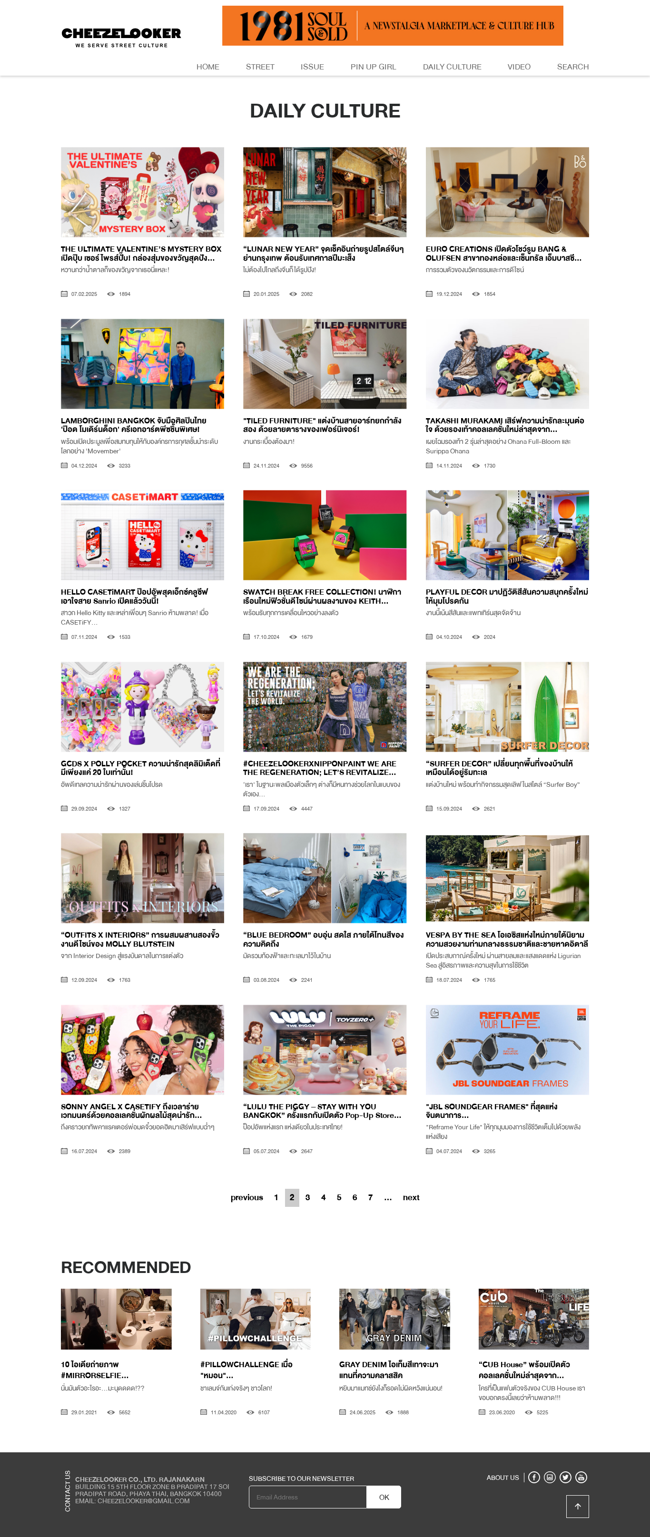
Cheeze (520, 1459)
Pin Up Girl (373, 67)
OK (384, 1497)
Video (519, 67)
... (388, 1197)
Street (260, 67)
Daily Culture (452, 67)
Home (208, 67)
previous (247, 1197)
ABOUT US (503, 1477)
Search (573, 67)
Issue (312, 67)
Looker (550, 1459)
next (411, 1197)
